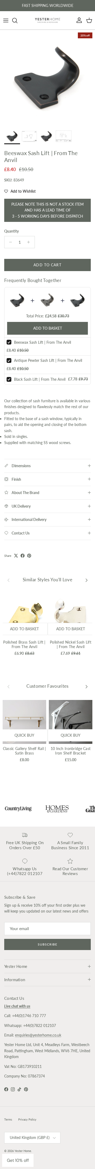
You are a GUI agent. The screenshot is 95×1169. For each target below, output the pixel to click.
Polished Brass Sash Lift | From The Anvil (24, 644)
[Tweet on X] (16, 556)
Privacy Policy (27, 1119)
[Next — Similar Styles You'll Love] (86, 580)
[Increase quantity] (30, 242)
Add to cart (47, 265)
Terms (8, 1119)
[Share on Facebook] (23, 556)
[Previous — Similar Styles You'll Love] (8, 580)
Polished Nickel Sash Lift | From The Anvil (70, 644)
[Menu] (6, 20)
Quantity (11, 231)
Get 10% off (18, 1160)
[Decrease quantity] (9, 242)
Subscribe (47, 944)
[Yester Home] (47, 20)
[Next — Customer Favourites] (86, 686)
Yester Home (23, 1151)
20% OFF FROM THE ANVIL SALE (47, 6)
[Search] (17, 20)
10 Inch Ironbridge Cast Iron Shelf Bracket (71, 750)
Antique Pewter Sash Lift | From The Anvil (48, 360)
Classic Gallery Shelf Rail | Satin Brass (24, 750)
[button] (20, 191)
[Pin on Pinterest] (29, 556)
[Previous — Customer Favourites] (8, 686)
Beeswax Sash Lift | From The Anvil (42, 342)
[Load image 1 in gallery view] (47, 78)
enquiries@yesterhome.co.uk (38, 1035)
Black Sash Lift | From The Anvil (39, 379)
